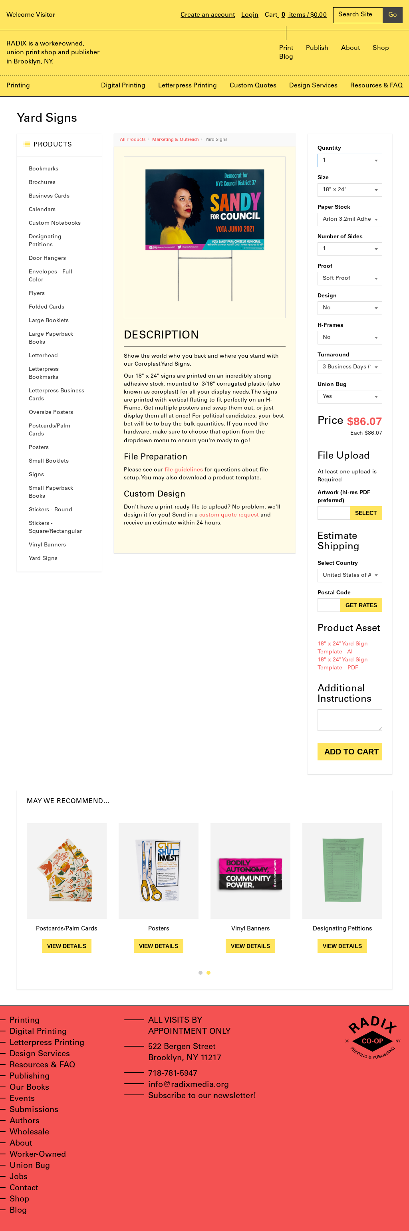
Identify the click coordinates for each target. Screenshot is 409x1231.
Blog (286, 57)
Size (323, 177)
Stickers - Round (50, 510)
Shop (381, 48)
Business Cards (49, 196)
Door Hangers (47, 258)
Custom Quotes (253, 86)
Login (249, 15)
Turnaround (333, 354)
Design (327, 295)
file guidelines (184, 470)
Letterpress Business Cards (56, 395)
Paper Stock (334, 207)
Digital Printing (123, 86)
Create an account (208, 15)
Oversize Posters (51, 413)
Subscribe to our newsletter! (202, 1096)
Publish (317, 48)
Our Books (29, 1088)
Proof (325, 266)
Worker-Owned (38, 1155)
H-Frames (330, 325)
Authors (25, 1122)
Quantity (329, 147)
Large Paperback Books (51, 338)
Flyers (37, 294)
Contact (24, 1189)
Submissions (34, 1110)
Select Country (338, 563)
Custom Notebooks (55, 223)
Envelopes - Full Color (50, 276)
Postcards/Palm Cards (49, 430)
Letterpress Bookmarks (44, 373)
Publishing (30, 1077)
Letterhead (43, 356)
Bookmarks (43, 169)
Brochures (42, 183)
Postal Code (334, 592)
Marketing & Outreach (175, 140)
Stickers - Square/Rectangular (55, 527)
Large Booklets (49, 321)
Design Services (313, 86)
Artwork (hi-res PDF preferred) (344, 496)
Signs (36, 475)
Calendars (42, 210)
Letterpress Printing (187, 86)
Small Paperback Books (51, 492)
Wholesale (29, 1133)
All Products (133, 140)
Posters (39, 448)
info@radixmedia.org (188, 1085)
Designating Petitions (45, 241)
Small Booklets (49, 461)
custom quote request (229, 515)
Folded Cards (46, 307)
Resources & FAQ (376, 86)
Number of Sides (340, 236)
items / (304, 14)
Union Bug (332, 384)
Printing (18, 86)
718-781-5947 (172, 1074)
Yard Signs (43, 559)
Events (22, 1099)
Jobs (19, 1178)
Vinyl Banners (47, 545)
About (350, 48)
